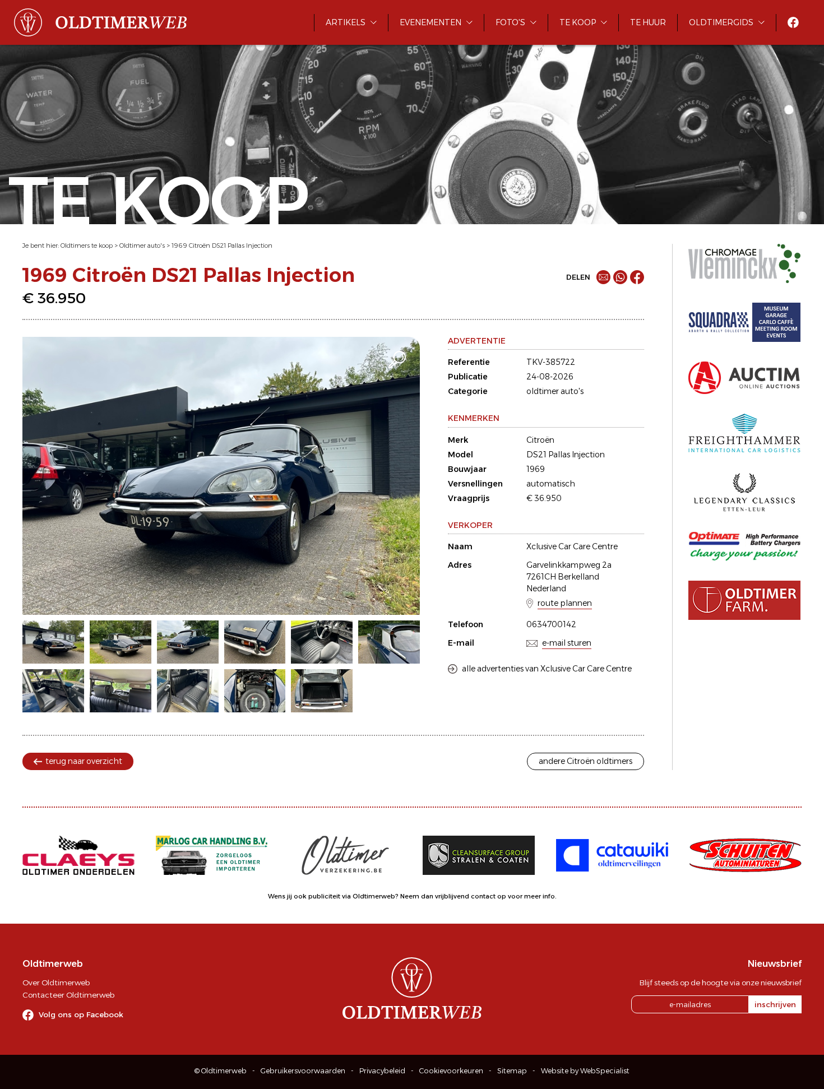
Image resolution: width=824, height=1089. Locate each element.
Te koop (577, 22)
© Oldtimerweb (221, 1071)
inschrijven (775, 1004)
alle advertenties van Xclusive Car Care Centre (547, 669)
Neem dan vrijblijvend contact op (453, 896)
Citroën (540, 440)
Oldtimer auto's (142, 245)
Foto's (510, 22)
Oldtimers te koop (87, 245)
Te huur (648, 22)
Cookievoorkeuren (451, 1071)
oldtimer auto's (555, 391)
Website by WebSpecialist (585, 1071)
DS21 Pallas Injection (565, 454)
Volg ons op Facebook (81, 1014)
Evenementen (430, 22)
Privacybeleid (382, 1071)
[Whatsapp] (620, 277)
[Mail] (603, 277)
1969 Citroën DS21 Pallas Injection (222, 245)
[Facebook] (637, 277)
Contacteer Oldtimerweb (68, 994)
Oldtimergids (721, 22)
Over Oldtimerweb (56, 982)
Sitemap (512, 1071)
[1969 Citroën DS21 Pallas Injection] (221, 476)
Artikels (345, 22)
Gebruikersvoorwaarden (303, 1071)
